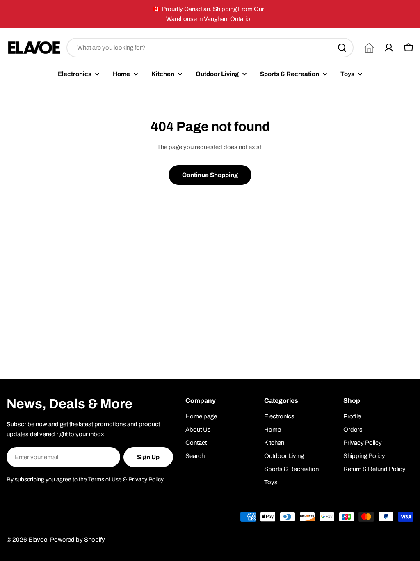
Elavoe (37, 539)
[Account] (389, 48)
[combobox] (210, 47)
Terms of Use (105, 479)
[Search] (342, 48)
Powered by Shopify (77, 539)
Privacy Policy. (146, 479)
